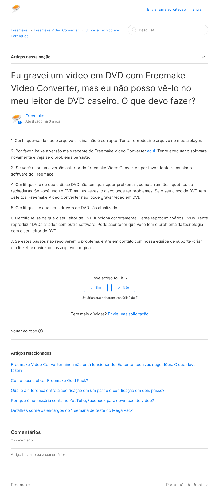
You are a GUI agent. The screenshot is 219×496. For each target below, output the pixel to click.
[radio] (96, 288)
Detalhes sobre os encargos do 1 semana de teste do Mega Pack (72, 410)
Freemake (19, 30)
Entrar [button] (197, 9)
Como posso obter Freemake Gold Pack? (49, 380)
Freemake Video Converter (56, 30)
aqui (151, 150)
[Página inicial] (16, 12)
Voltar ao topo (24, 331)
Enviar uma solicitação (166, 9)
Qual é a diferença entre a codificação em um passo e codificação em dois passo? (88, 390)
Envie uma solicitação (128, 313)
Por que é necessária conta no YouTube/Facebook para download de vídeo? (82, 400)
